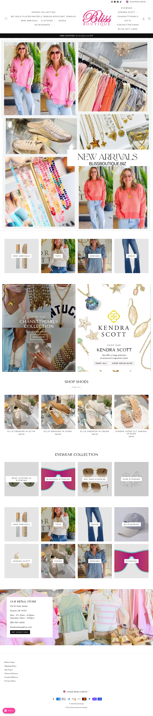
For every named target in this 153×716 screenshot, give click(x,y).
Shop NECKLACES (122, 363)
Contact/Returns (128, 25)
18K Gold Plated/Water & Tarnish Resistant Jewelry (43, 16)
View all (76, 387)
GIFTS (128, 20)
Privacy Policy (10, 681)
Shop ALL (101, 363)
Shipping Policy (10, 666)
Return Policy (9, 662)
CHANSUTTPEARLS (127, 16)
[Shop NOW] (38, 328)
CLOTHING (47, 20)
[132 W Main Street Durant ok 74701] (76, 617)
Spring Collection (43, 12)
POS (67, 707)
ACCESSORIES (43, 25)
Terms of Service (11, 673)
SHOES (62, 20)
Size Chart (8, 670)
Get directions (20, 632)
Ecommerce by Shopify (79, 707)
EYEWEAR (127, 8)
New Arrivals (29, 20)
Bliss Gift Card (128, 29)
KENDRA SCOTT (127, 12)
